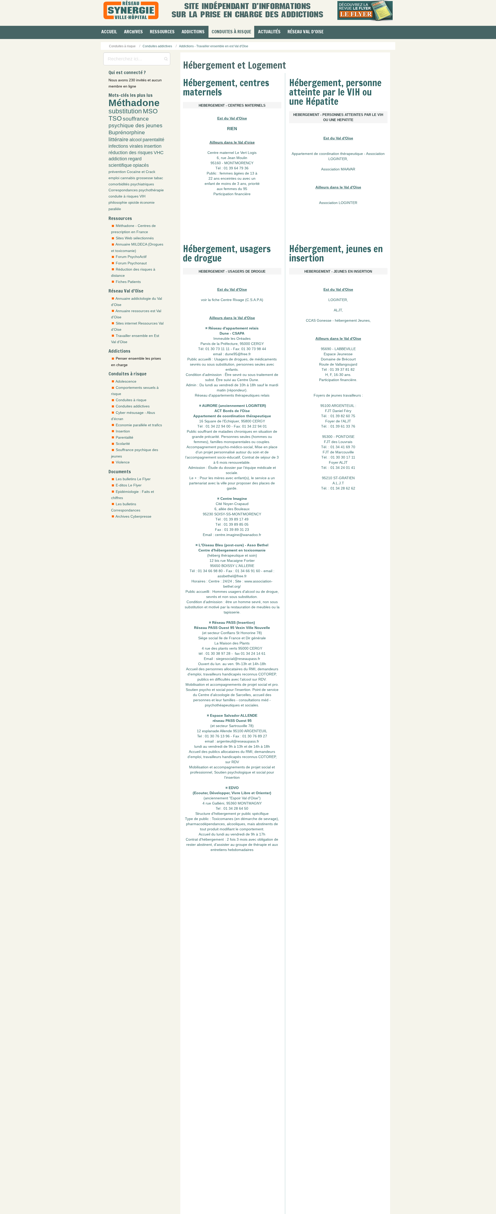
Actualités (269, 31)
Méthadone (134, 102)
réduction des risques (131, 152)
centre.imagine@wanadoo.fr (238, 513)
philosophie (118, 202)
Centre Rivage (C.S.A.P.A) (242, 278)
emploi (114, 178)
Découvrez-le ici (195, 1196)
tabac (158, 178)
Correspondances (123, 190)
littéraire (118, 139)
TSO (115, 118)
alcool (135, 139)
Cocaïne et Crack (141, 172)
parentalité (153, 139)
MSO (150, 111)
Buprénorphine (127, 132)
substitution (125, 111)
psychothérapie (151, 190)
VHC (159, 152)
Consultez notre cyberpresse (275, 1176)
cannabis (127, 178)
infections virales (126, 146)
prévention (117, 172)
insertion (152, 146)
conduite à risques (123, 196)
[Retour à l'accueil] (131, 10)
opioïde (133, 202)
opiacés (141, 165)
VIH (142, 196)
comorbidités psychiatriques (131, 184)
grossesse (144, 178)
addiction (118, 158)
